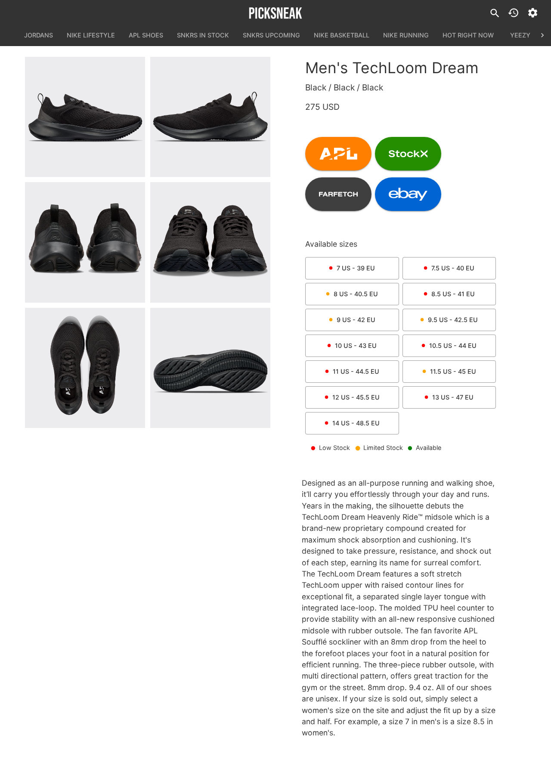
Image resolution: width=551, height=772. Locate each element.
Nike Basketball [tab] (341, 35)
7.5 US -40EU (452, 268)
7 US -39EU (356, 268)
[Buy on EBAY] (408, 194)
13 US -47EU (453, 397)
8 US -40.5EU (356, 294)
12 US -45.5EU (356, 397)
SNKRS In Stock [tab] (203, 35)
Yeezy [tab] (520, 35)
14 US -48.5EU (356, 423)
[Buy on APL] (338, 154)
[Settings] (532, 12)
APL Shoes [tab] (146, 35)
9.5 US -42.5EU (453, 319)
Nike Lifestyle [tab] (91, 35)
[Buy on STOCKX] (408, 154)
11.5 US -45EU (453, 371)
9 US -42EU (356, 319)
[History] (513, 12)
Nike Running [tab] (406, 35)
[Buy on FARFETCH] (338, 194)
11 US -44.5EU (356, 371)
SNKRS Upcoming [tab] (271, 35)
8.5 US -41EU (453, 294)
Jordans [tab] (38, 35)
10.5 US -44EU (453, 345)
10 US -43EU (356, 345)
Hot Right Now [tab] (468, 35)
